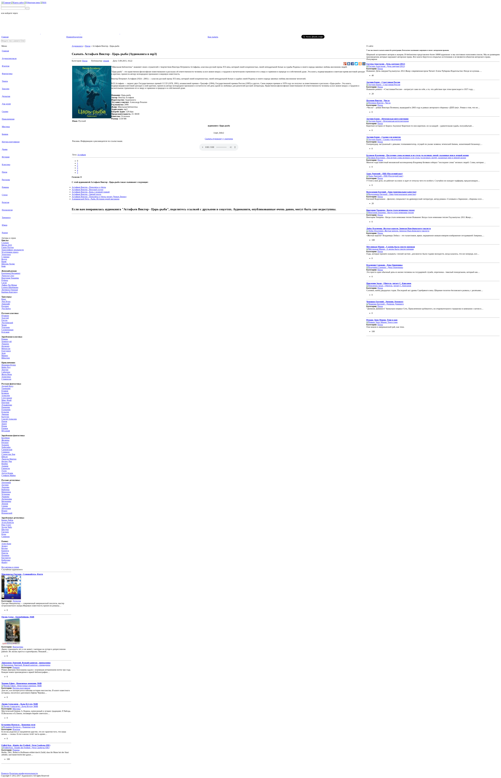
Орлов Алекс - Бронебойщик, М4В (17, 617)
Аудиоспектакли (9, 58)
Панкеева (5, 407)
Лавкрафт (5, 304)
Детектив (6, 96)
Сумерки (5, 257)
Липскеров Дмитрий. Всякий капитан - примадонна (25, 663)
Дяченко (5, 414)
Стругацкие (6, 398)
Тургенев (5, 327)
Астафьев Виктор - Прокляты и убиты (89, 187)
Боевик (5, 134)
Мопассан (5, 348)
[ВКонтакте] (348, 63)
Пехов (4, 426)
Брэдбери (5, 438)
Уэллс (4, 471)
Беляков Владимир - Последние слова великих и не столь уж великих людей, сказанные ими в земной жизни (417, 155)
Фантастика (7, 73)
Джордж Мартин (8, 459)
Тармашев (5, 388)
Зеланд (4, 546)
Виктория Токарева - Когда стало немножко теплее (390, 210)
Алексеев (5, 395)
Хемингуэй (6, 341)
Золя (3, 353)
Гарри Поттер (7, 247)
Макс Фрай (6, 400)
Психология (7, 210)
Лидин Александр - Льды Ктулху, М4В (19, 704)
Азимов (4, 466)
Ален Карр (6, 544)
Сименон (5, 536)
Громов (4, 428)
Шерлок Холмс (8, 264)
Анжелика (6, 377)
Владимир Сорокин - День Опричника (384, 265)
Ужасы (5, 81)
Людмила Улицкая (9, 290)
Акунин (5, 485)
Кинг (3, 299)
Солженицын (7, 330)
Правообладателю (74, 37)
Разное (5, 233)
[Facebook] (352, 63)
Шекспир (5, 358)
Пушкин (5, 315)
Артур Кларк (7, 473)
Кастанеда (6, 558)
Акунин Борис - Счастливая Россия (383, 82)
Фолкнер (5, 346)
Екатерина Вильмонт (10, 273)
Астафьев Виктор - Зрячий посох (86, 194)
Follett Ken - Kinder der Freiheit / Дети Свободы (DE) (25, 745)
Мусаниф (5, 431)
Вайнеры (5, 489)
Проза (4, 172)
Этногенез (6, 254)
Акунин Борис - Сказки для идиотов (383, 137)
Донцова (5, 487)
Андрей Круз (7, 386)
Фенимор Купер (8, 365)
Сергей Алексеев (9, 419)
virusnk (106, 61)
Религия (5, 202)
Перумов (5, 402)
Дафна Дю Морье (9, 285)
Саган (4, 283)
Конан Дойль (7, 520)
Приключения (8, 119)
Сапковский (6, 449)
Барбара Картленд (9, 292)
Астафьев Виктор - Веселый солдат (87, 189)
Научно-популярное (11, 142)
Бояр (3, 266)
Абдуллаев (6, 508)
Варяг (4, 261)
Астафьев (81, 155)
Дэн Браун (6, 308)
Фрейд (4, 562)
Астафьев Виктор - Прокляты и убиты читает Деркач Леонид (99, 197)
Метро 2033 (6, 245)
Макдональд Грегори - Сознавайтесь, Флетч (22, 574)
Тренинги (6, 217)
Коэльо (4, 548)
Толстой (5, 318)
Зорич (4, 424)
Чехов (4, 325)
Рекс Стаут (6, 525)
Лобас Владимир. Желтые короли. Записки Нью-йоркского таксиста (398, 228)
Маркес (4, 355)
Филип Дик (6, 461)
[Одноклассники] (360, 63)
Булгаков (5, 332)
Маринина (6, 492)
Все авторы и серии (10, 567)
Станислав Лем (8, 454)
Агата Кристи (7, 522)
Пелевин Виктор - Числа (378, 100)
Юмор (4, 225)
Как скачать (213, 37)
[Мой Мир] (363, 63)
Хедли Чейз (6, 527)
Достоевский (7, 323)
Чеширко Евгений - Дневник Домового (384, 302)
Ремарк (4, 339)
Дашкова (5, 497)
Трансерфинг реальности (12, 250)
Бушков (4, 391)
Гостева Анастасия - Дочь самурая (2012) (385, 64)
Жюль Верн (6, 374)
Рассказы (6, 180)
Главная (4, 37)
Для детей (6, 104)
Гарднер (5, 532)
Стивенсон (6, 379)
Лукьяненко (6, 405)
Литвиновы (6, 499)
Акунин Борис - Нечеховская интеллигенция (387, 119)
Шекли (4, 457)
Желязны (5, 440)
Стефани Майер (8, 475)
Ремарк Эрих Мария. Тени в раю (381, 320)
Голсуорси (6, 351)
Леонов (4, 504)
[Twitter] (356, 63)
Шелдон (5, 529)
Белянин (5, 393)
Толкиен (5, 445)
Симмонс (5, 452)
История (5, 157)
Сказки (5, 111)
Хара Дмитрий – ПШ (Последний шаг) (384, 174)
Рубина (4, 280)
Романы (5, 187)
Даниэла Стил (7, 276)
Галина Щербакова (9, 287)
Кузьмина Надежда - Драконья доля (18, 725)
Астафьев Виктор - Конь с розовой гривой (91, 192)
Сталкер (5, 243)
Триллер (5, 89)
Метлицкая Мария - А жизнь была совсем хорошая (390, 247)
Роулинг (5, 442)
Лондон (4, 370)
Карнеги (5, 551)
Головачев (5, 410)
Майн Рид (5, 367)
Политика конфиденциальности (23, 773)
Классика (6, 164)
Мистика (6, 127)
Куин (3, 534)
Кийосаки (5, 560)
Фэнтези (5, 66)
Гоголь (4, 320)
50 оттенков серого (9, 252)
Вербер (4, 464)
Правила (5, 773)
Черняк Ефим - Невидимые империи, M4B (21, 683)
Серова (4, 506)
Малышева (6, 501)
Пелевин (5, 555)
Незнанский (6, 513)
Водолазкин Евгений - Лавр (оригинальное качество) (391, 192)
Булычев (5, 412)
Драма (4, 149)
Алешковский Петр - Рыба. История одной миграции (95, 199)
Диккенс (5, 344)
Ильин (4, 511)
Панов (4, 421)
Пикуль (4, 553)
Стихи (5, 195)
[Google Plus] (345, 63)
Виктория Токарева (10, 278)
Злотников (6, 482)
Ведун (4, 259)
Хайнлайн (6, 447)
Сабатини (5, 372)
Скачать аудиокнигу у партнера (219, 139)
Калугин (5, 417)
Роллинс (5, 306)
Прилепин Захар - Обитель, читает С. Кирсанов (388, 283)
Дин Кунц (5, 301)
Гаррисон (5, 468)
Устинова (5, 494)
